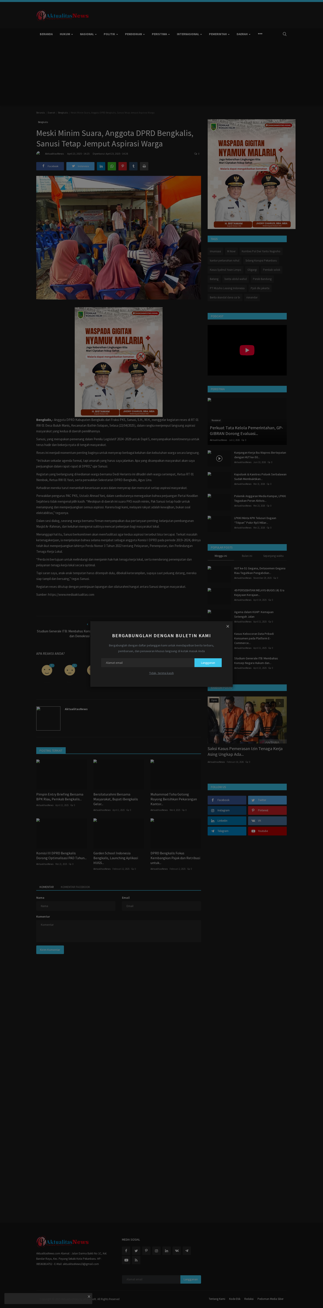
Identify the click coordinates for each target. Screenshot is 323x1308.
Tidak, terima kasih (161, 673)
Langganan (208, 663)
